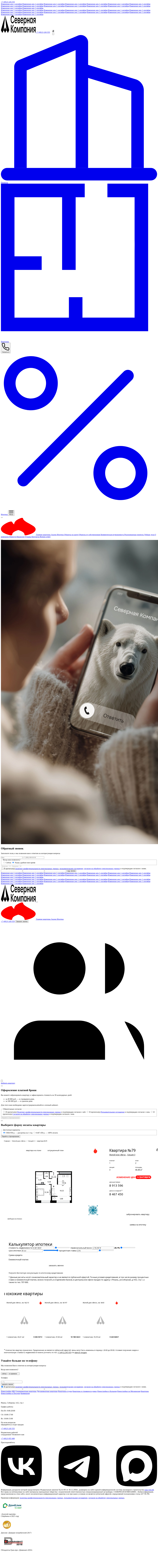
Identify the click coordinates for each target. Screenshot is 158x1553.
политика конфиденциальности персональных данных (41, 1498)
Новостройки (6, 1391)
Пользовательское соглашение (113, 1112)
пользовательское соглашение (71, 869)
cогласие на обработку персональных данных (106, 1498)
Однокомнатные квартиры (25, 1391)
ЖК (13, 1391)
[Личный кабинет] (53, 34)
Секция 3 (31, 1141)
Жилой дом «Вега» (19, 1141)
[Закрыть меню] (2, 517)
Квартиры (145, 1391)
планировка (15, 1150)
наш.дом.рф (149, 1490)
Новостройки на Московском (128, 1391)
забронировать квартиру (25, 1265)
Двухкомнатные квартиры (47, 1391)
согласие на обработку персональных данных (102, 869)
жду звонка (71, 871)
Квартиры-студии (65, 1391)
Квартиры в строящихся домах (85, 1391)
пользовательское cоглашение (75, 1498)
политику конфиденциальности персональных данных (37, 869)
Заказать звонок (22, 921)
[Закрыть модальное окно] (2, 539)
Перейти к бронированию (10, 1136)
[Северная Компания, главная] (18, 32)
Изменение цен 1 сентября (11, 4)
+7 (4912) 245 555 (8, 1429)
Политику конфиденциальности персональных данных (39, 1112)
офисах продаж (80, 1352)
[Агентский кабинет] (53, 31)
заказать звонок (56, 1265)
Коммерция (25, 1393)
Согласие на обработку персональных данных (31, 1114)
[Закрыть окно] (2, 1120)
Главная (7, 1141)
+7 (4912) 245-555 (8, 2)
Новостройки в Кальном (107, 1391)
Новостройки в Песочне (10, 1393)
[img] (95, 1150)
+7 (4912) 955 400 (8, 1438)
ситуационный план (55, 1150)
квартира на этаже (33, 1150)
